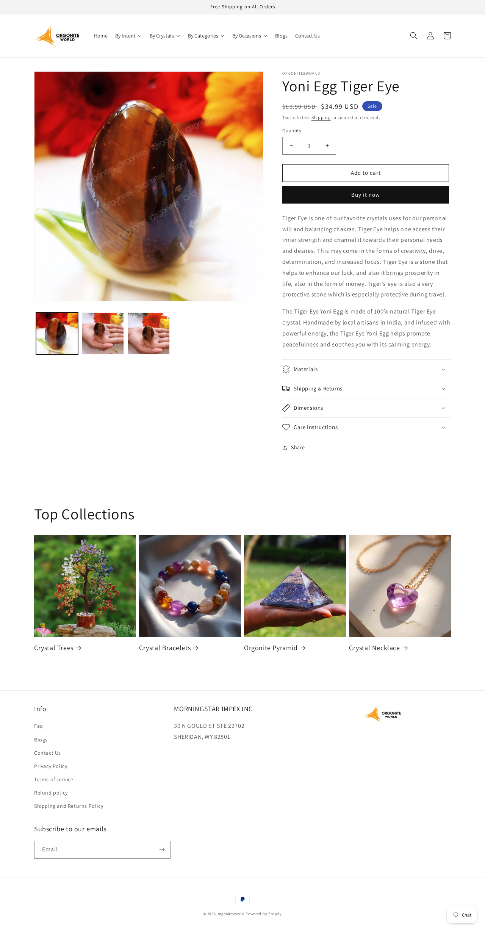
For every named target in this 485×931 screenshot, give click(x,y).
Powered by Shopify (264, 913)
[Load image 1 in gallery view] (57, 333)
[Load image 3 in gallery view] (149, 333)
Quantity (291, 130)
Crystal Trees (54, 647)
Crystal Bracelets (165, 647)
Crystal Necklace (374, 647)
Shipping (321, 117)
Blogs (41, 739)
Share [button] (298, 447)
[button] (413, 35)
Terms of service (54, 779)
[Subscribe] (161, 850)
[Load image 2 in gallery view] (103, 333)
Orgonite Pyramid (271, 647)
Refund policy (51, 792)
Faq (38, 726)
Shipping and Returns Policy (68, 805)
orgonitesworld (231, 913)
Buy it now (365, 194)
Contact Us (47, 752)
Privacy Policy (50, 766)
